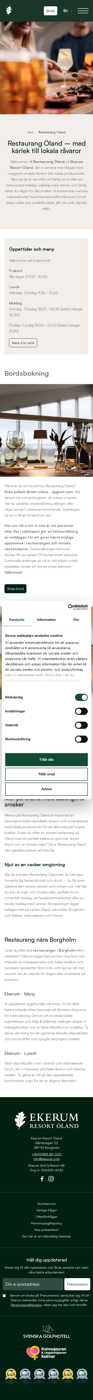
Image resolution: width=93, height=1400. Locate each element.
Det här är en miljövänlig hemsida (46, 1236)
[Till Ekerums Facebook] (42, 1179)
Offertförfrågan (46, 1217)
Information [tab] (46, 620)
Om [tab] (76, 620)
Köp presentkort (46, 1230)
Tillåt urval (46, 774)
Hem (31, 132)
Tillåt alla (46, 759)
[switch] (81, 711)
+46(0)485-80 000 (46, 1154)
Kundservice (47, 1203)
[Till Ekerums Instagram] (51, 1179)
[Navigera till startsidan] (46, 1120)
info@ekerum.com (46, 1159)
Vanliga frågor (46, 1210)
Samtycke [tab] (17, 620)
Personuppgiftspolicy (46, 1223)
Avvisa (46, 789)
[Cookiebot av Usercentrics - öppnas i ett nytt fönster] (68, 607)
